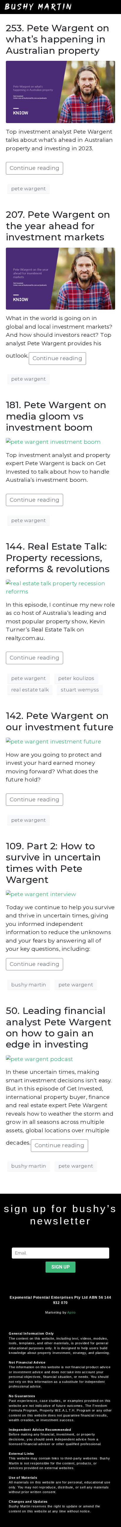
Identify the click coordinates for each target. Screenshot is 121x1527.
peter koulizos (76, 678)
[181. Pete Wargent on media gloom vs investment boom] (53, 442)
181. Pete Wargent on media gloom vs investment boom (56, 416)
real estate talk (30, 690)
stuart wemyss (80, 690)
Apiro (71, 1312)
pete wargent (28, 188)
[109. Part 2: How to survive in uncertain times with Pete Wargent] (41, 894)
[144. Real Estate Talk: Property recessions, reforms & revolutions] (60, 587)
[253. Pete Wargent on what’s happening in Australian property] (60, 91)
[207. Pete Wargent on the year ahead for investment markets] (60, 278)
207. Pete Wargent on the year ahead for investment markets (58, 226)
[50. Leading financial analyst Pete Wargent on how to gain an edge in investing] (39, 1058)
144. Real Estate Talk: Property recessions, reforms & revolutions (58, 557)
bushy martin (28, 985)
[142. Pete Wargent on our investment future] (53, 741)
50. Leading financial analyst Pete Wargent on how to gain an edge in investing (58, 1027)
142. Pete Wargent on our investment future (59, 721)
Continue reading (34, 168)
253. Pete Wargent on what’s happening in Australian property (57, 39)
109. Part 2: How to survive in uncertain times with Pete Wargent (53, 862)
